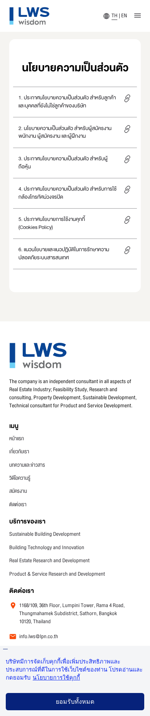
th (114, 16)
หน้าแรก (16, 439)
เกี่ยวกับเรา (19, 452)
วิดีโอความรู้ (19, 478)
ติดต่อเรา (18, 505)
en (124, 16)
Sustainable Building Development (44, 534)
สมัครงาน (18, 491)
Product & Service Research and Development (57, 574)
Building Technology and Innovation (46, 548)
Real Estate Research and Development (49, 561)
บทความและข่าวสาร (27, 465)
